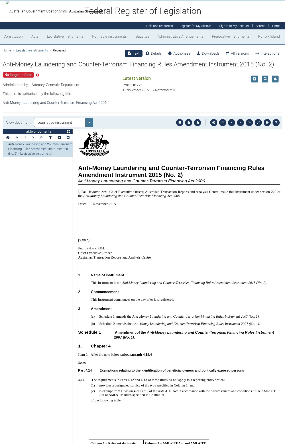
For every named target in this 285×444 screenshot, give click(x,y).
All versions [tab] (240, 53)
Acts (34, 36)
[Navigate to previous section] (231, 122)
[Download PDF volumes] (188, 122)
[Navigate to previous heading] (25, 137)
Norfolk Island (269, 36)
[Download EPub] (179, 122)
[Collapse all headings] (68, 137)
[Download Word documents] (197, 122)
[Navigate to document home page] (8, 137)
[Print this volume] (267, 122)
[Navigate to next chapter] (249, 122)
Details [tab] (156, 53)
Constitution (13, 36)
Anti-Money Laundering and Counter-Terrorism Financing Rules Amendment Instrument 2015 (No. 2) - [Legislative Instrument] (40, 148)
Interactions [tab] (270, 53)
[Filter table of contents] (50, 137)
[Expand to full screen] (258, 122)
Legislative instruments (65, 36)
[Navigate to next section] (240, 122)
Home (7, 50)
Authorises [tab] (181, 53)
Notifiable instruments (109, 36)
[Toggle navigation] (68, 132)
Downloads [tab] (211, 53)
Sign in (234, 26)
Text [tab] (136, 53)
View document (18, 122)
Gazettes (142, 36)
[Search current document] (276, 122)
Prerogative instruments (230, 36)
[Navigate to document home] (213, 122)
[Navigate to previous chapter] (222, 122)
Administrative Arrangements (180, 36)
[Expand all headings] (59, 137)
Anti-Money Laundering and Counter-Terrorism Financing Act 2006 (55, 103)
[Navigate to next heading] (33, 137)
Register (196, 26)
